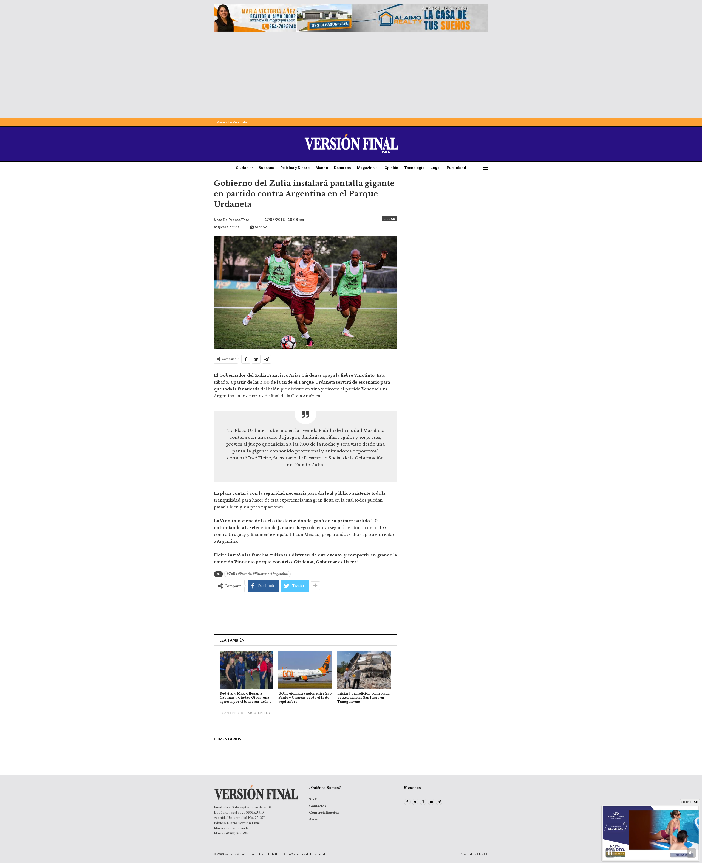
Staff (312, 799)
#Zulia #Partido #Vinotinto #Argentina (257, 574)
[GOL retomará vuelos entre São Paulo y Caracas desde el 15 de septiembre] (305, 669)
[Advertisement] (351, 72)
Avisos (314, 819)
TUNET (482, 854)
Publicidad (456, 167)
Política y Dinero (295, 167)
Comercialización (324, 812)
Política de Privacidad (310, 854)
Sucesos (266, 167)
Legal (436, 167)
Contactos (317, 806)
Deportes (342, 167)
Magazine (366, 167)
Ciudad (242, 167)
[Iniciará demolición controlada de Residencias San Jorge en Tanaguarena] (364, 669)
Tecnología (414, 167)
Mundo (322, 167)
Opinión (391, 167)
